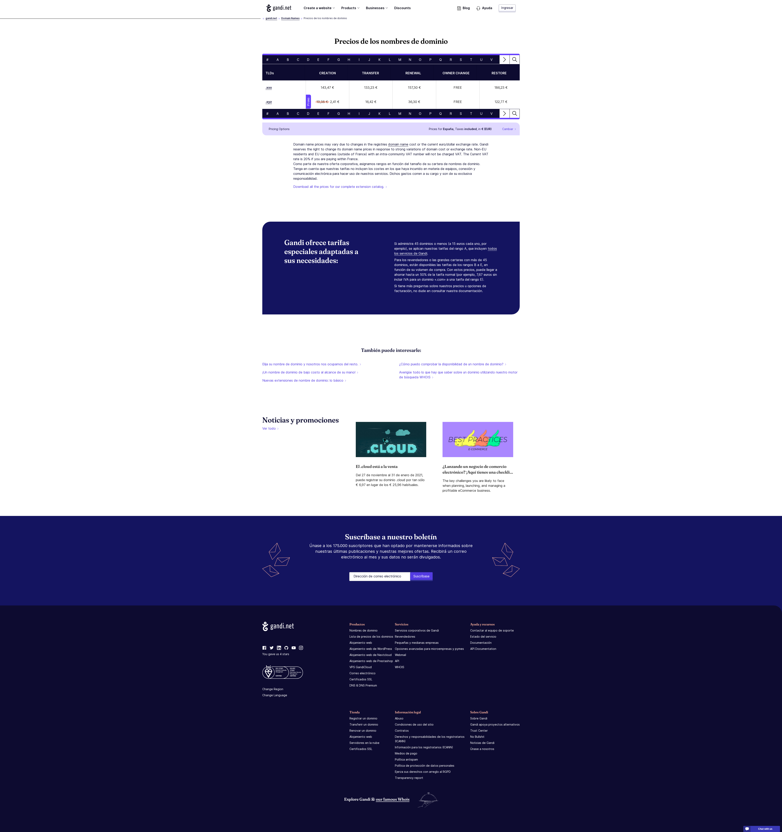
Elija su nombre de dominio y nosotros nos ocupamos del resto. (310, 364)
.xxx (269, 87)
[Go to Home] (278, 8)
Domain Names (290, 18)
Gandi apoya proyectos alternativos (495, 724)
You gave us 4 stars (275, 654)
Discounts (402, 8)
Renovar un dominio (362, 730)
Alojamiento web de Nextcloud (370, 655)
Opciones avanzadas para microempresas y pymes (429, 648)
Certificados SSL (360, 679)
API (397, 661)
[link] (264, 648)
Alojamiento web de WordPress (370, 648)
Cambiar (507, 129)
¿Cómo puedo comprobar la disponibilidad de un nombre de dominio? (451, 364)
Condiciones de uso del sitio (414, 724)
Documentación (481, 642)
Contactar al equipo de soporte (492, 630)
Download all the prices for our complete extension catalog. (338, 187)
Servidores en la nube (364, 742)
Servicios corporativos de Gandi (417, 630)
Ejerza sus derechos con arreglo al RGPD (423, 771)
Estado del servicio (483, 636)
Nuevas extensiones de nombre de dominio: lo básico (302, 380)
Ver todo (269, 428)
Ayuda (487, 8)
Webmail (400, 655)
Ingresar (507, 8)
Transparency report (409, 777)
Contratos (402, 730)
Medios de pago (406, 753)
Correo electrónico (362, 673)
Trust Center (479, 730)
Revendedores (405, 636)
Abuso (399, 718)
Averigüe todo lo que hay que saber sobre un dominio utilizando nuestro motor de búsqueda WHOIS (458, 374)
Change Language (274, 695)
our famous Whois (393, 799)
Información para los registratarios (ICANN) (424, 747)
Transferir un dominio (363, 724)
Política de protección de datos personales (424, 765)
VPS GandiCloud (360, 667)
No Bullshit (477, 736)
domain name (398, 144)
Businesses (375, 8)
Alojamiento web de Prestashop (371, 661)
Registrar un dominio (363, 718)
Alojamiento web (360, 642)
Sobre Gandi (478, 718)
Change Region (272, 689)
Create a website (318, 8)
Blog (466, 8)
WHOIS (399, 667)
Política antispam (406, 759)
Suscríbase (421, 576)
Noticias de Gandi (482, 742)
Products (348, 8)
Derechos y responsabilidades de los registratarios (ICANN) (430, 739)
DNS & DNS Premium (363, 685)
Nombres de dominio (363, 630)
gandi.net (271, 18)
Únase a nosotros (482, 749)
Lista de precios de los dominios (371, 636)
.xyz (269, 102)
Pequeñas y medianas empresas (417, 642)
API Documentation (483, 648)
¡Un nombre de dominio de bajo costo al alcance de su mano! (308, 372)
